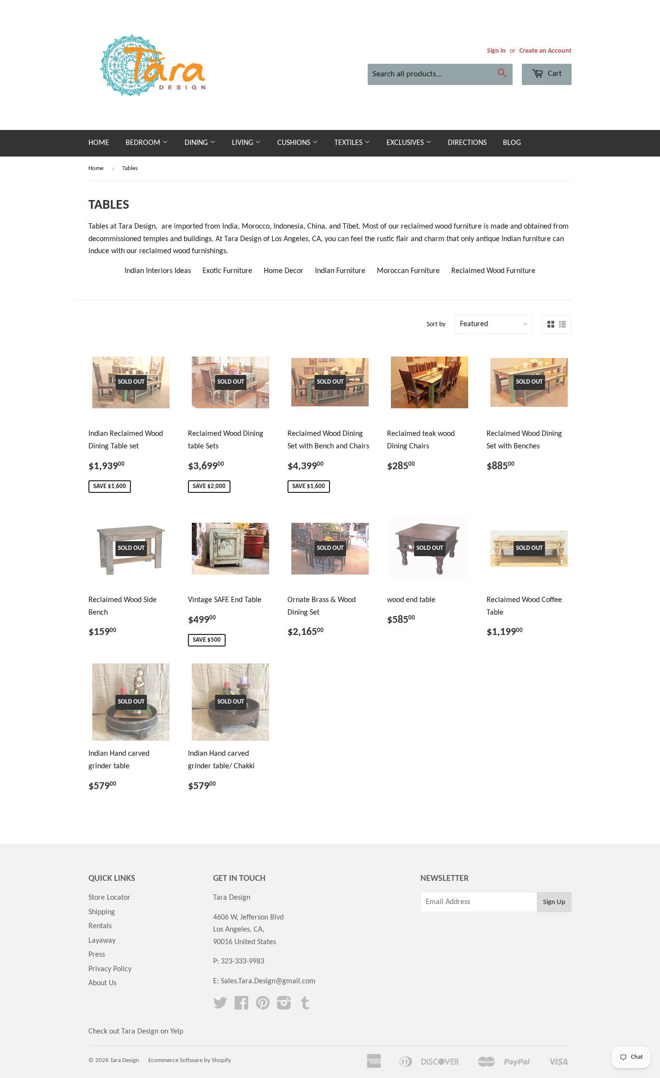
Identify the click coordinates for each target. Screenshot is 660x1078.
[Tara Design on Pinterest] (263, 1006)
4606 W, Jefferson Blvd (248, 917)
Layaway (101, 941)
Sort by (436, 324)
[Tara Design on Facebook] (241, 1006)
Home (98, 143)
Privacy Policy (109, 969)
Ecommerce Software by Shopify (189, 1060)
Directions (467, 143)
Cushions (294, 143)
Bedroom (144, 143)
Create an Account (545, 51)
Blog (512, 143)
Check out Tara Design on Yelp (135, 1031)
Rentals (100, 926)
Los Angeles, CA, (238, 930)
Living (243, 143)
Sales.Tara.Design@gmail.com (268, 981)
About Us (102, 983)
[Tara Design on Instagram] (284, 1006)
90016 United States (244, 942)
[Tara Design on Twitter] (220, 1006)
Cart (554, 74)
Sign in (496, 51)
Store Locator (109, 898)
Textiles (349, 143)
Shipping (101, 912)
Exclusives (406, 143)
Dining (197, 143)
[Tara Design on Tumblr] (305, 1006)
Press (96, 955)
